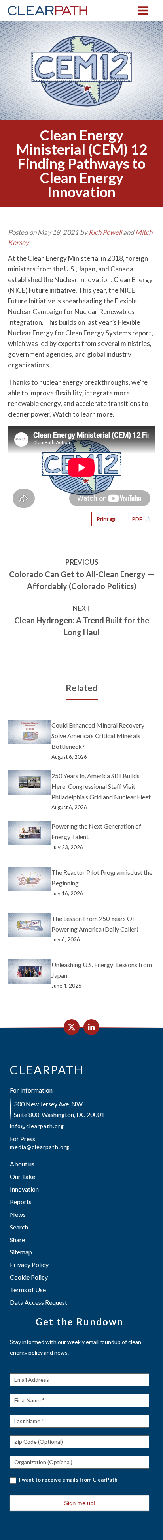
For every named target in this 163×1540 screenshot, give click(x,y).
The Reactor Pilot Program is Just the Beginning (101, 877)
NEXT (82, 608)
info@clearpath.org (37, 1126)
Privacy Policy (29, 1264)
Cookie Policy (29, 1277)
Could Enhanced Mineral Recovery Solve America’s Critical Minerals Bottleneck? (97, 735)
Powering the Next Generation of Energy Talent (96, 831)
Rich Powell (105, 232)
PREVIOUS (81, 562)
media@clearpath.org (40, 1147)
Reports (21, 1201)
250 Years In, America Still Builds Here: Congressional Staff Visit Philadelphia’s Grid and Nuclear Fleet (101, 786)
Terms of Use (28, 1289)
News (18, 1214)
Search (19, 1227)
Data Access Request (38, 1302)
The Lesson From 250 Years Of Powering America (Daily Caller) (94, 924)
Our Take (22, 1176)
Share (17, 1239)
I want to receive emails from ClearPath (68, 1479)
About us (22, 1164)
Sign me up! (79, 1503)
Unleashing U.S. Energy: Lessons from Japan (101, 970)
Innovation (24, 1189)
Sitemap (21, 1252)
